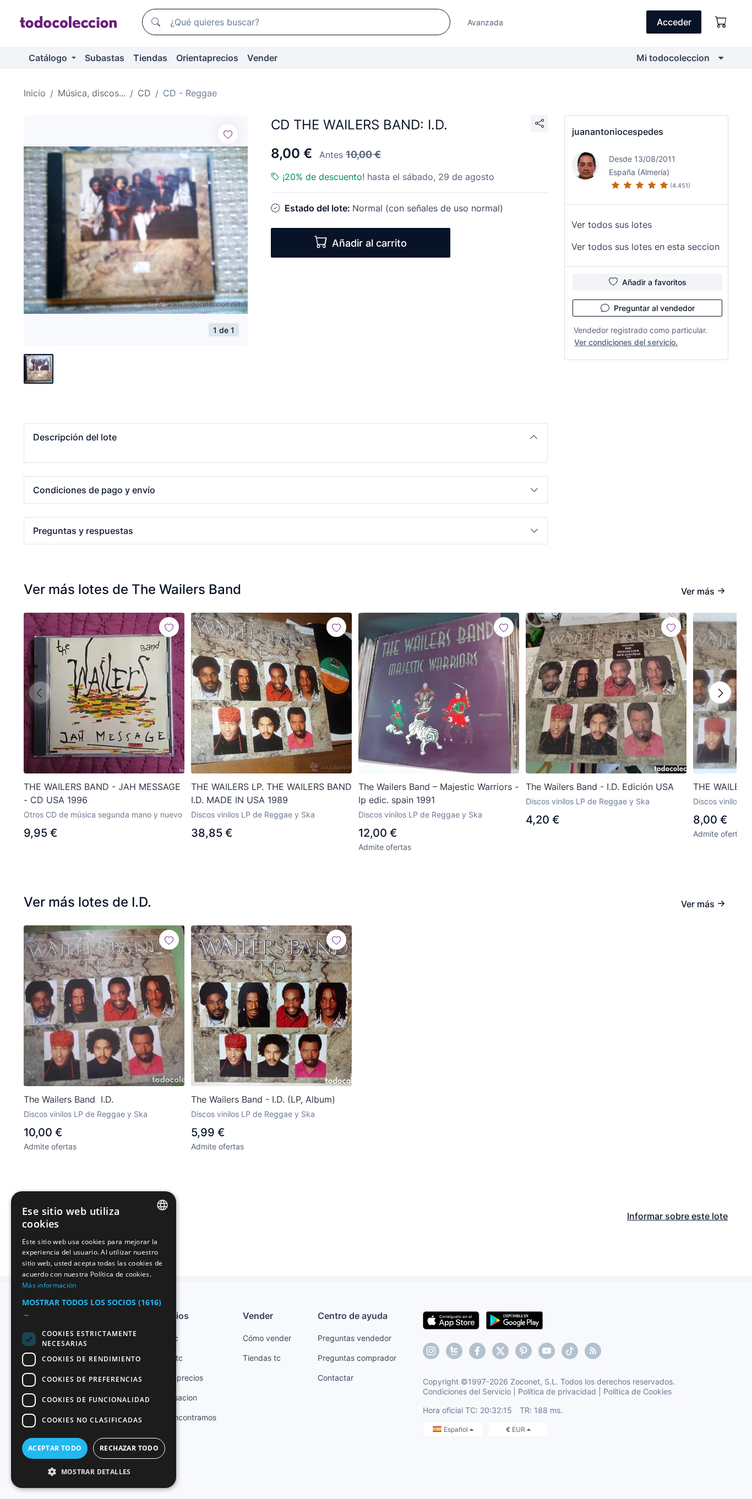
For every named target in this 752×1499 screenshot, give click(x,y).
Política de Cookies (637, 1391)
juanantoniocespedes (617, 131)
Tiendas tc (262, 1357)
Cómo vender (267, 1338)
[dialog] (93, 1339)
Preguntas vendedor (354, 1338)
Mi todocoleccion (673, 57)
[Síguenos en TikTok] (570, 1351)
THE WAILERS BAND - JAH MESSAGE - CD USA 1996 (102, 793)
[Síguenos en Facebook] (477, 1351)
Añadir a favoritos (654, 282)
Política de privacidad (557, 1391)
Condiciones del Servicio (467, 1391)
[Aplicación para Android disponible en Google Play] (514, 1319)
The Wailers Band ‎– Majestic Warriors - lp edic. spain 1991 (438, 793)
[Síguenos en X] (500, 1351)
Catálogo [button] (49, 57)
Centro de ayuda (353, 1315)
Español (457, 1429)
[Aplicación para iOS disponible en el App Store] (451, 1319)
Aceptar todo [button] (55, 1448)
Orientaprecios (207, 57)
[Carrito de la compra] (721, 22)
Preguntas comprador (357, 1357)
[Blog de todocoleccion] (593, 1351)
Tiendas (150, 57)
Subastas (104, 57)
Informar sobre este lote (677, 1216)
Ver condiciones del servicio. (626, 342)
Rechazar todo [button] (129, 1448)
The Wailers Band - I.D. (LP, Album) (263, 1099)
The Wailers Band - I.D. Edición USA (600, 786)
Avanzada (485, 22)
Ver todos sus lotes (611, 224)
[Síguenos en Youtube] (546, 1351)
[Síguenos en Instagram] (431, 1351)
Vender (262, 57)
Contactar (335, 1377)
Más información (49, 1285)
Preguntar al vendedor (654, 308)
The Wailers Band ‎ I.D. (68, 1099)
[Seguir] (228, 134)
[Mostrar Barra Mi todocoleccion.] (721, 58)
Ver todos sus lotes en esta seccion (645, 246)
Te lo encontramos (183, 1417)
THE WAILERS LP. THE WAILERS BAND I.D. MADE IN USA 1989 (271, 793)
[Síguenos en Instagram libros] (454, 1351)
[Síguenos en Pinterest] (523, 1351)
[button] (285, 437)
